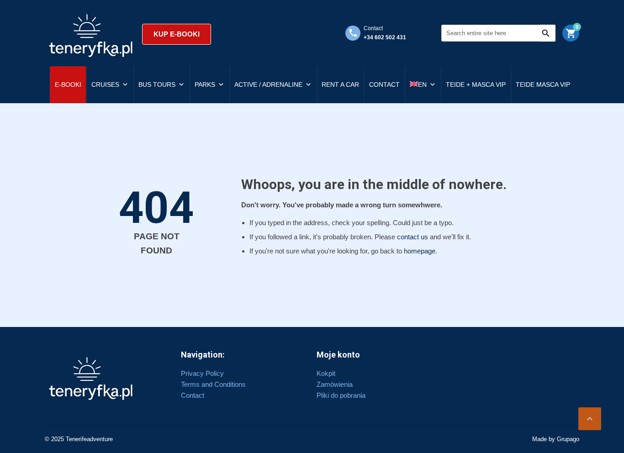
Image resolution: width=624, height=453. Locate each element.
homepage (419, 251)
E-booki (68, 84)
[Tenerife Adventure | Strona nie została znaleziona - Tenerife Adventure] (91, 34)
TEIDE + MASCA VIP (476, 84)
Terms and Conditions (213, 384)
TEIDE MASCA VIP (543, 84)
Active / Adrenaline (268, 84)
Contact (384, 84)
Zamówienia (335, 384)
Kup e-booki (176, 34)
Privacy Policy (202, 373)
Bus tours (156, 84)
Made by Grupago (555, 439)
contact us (412, 237)
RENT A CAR (340, 84)
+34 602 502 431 (385, 37)
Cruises (105, 84)
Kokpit (326, 373)
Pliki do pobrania (341, 395)
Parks (205, 84)
